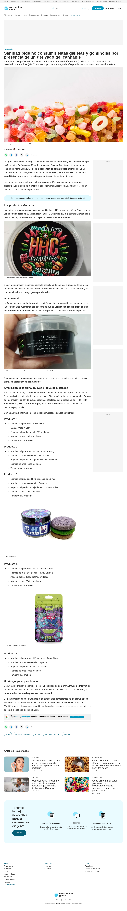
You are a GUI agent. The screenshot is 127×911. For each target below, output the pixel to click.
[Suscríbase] (50, 816)
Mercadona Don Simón (115, 1)
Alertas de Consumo (22, 734)
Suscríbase (98, 8)
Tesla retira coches (64, 1)
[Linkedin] (27, 155)
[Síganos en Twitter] (65, 899)
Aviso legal (89, 866)
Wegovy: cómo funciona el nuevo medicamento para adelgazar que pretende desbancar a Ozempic (45, 784)
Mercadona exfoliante (88, 1)
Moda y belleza (33, 15)
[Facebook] (16, 155)
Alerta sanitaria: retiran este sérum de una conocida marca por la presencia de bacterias (46, 764)
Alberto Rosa (20, 149)
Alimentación (8, 15)
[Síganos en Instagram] (57, 899)
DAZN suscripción (25, 1)
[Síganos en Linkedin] (70, 899)
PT (117, 8)
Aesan (8, 734)
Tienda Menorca (36, 1)
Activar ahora (76, 717)
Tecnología (44, 15)
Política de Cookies (92, 871)
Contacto (47, 869)
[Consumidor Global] (13, 8)
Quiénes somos (75, 15)
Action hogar (46, 1)
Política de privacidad (92, 869)
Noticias (65, 15)
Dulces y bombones (52, 734)
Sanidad (67, 734)
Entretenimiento (55, 15)
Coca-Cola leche (75, 1)
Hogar (25, 15)
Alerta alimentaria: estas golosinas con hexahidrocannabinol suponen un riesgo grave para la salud (105, 785)
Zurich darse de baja (101, 1)
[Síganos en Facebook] (61, 899)
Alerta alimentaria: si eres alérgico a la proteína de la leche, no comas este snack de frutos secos (106, 764)
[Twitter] (21, 155)
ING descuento (15, 1)
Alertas (37, 734)
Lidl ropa (54, 1)
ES (120, 8)
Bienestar (17, 15)
